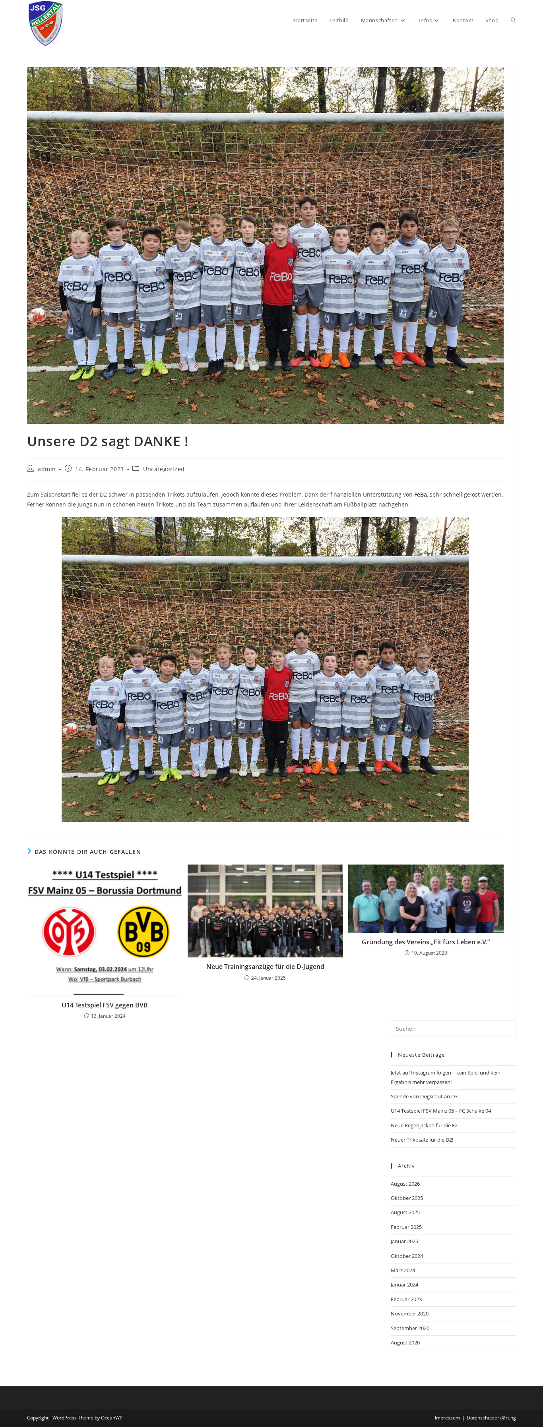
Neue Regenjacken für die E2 (424, 1125)
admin (47, 469)
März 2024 (403, 1270)
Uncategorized (164, 469)
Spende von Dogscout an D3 (424, 1096)
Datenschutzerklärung (491, 1417)
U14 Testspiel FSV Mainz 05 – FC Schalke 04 (441, 1110)
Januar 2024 (404, 1284)
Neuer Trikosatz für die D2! (422, 1139)
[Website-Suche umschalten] (513, 20)
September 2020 (410, 1328)
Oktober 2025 (407, 1198)
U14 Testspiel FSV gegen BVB (105, 1005)
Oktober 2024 (407, 1255)
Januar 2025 (404, 1241)
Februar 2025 (406, 1227)
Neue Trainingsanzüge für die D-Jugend (265, 966)
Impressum (447, 1417)
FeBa (420, 494)
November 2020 (410, 1313)
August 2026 (405, 1183)
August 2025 (405, 1212)
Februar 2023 (406, 1299)
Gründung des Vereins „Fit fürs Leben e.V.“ (426, 942)
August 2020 (405, 1342)
